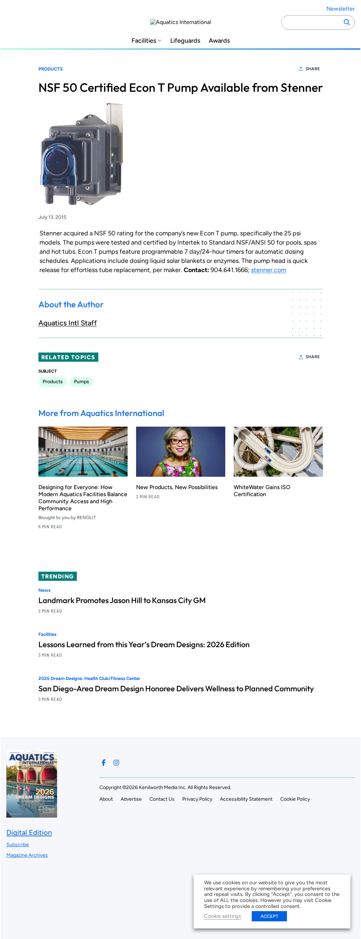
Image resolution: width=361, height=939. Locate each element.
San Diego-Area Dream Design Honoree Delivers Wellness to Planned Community (176, 688)
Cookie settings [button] (222, 916)
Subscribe (17, 845)
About (106, 799)
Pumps (81, 382)
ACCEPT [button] (269, 916)
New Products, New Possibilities (177, 487)
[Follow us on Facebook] (103, 762)
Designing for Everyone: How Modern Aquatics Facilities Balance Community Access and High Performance (82, 498)
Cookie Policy (295, 799)
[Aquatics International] (180, 22)
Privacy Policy (197, 799)
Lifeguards (185, 40)
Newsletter (340, 8)
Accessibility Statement (246, 799)
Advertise (131, 799)
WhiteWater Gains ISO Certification (262, 491)
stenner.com (268, 270)
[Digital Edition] (31, 814)
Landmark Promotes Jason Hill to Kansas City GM (122, 600)
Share (313, 68)
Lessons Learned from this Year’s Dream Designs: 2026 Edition (144, 644)
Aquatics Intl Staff (67, 323)
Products (50, 69)
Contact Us (162, 799)
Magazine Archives (27, 855)
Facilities (143, 40)
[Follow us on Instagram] (116, 762)
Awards (219, 40)
